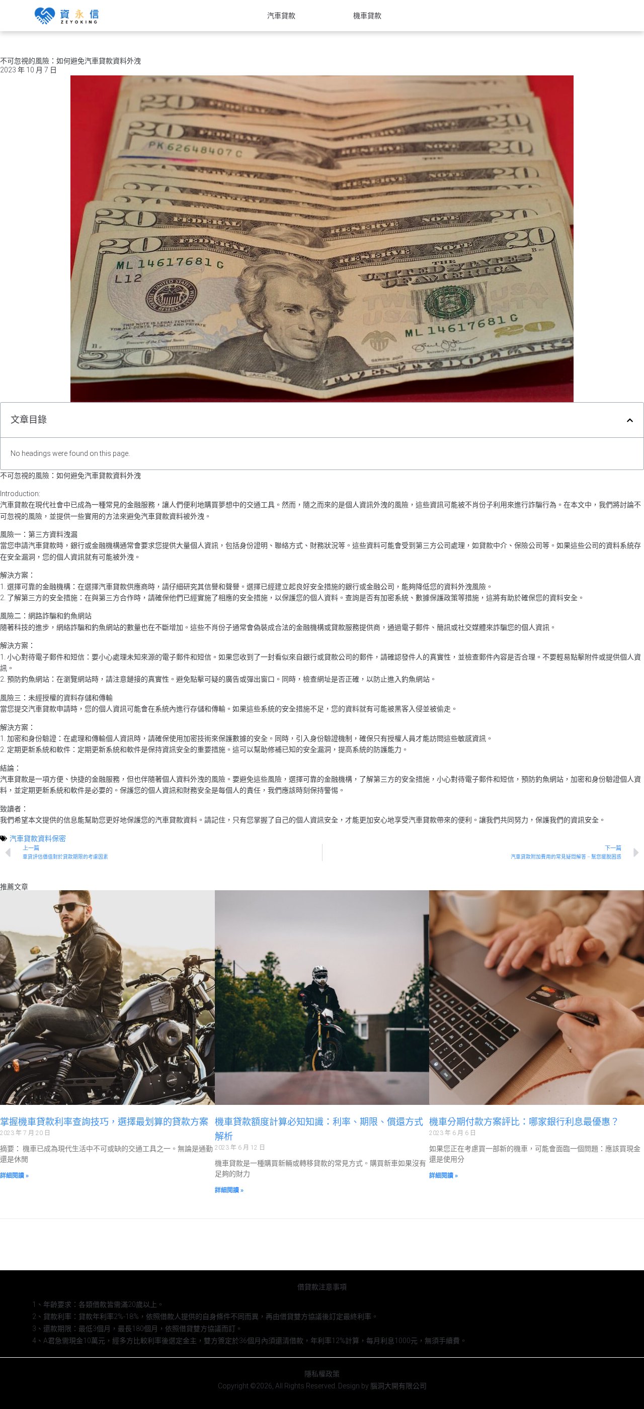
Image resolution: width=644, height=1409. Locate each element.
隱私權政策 (322, 1374)
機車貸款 (367, 16)
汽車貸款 (281, 16)
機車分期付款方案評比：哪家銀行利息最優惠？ (524, 1121)
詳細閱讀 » (14, 1175)
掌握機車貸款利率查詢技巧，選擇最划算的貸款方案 (104, 1121)
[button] (629, 420)
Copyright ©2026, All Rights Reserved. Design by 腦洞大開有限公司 (322, 1386)
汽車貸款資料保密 (38, 838)
